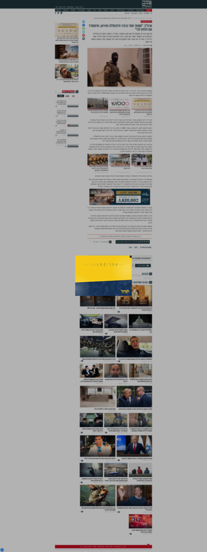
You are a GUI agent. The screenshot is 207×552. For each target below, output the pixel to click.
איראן (136, 272)
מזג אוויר (126, 13)
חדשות (149, 10)
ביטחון (140, 13)
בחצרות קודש (140, 10)
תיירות (89, 10)
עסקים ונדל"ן (81, 10)
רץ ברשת (65, 10)
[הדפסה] (83, 57)
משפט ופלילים (121, 10)
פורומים (58, 10)
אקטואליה (146, 13)
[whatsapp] (83, 53)
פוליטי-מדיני (130, 10)
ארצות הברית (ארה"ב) (145, 272)
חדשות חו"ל (134, 13)
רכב (95, 10)
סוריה (130, 272)
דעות (99, 10)
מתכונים (73, 10)
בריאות (106, 10)
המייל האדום (62, 7)
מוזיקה (112, 10)
